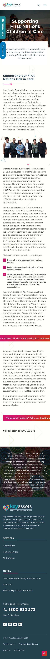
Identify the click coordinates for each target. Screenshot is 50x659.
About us (7, 650)
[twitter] (15, 624)
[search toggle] (39, 5)
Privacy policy (9, 644)
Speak (3, 50)
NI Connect (8, 558)
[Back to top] (44, 653)
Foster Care (9, 545)
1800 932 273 (28, 430)
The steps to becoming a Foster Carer (22, 578)
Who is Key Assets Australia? (17, 590)
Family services (10, 551)
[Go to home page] (11, 5)
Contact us (19, 650)
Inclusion (7, 584)
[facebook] (5, 624)
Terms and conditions (28, 644)
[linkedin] (21, 624)
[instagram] (10, 624)
